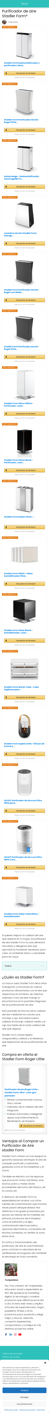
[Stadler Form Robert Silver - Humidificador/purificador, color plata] (24, 498)
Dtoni (24, 3)
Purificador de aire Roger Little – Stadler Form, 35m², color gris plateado (22, 1092)
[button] (45, 1363)
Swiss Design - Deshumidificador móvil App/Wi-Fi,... (21, 177)
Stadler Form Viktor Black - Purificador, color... (18, 461)
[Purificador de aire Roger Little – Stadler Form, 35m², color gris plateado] (24, 1076)
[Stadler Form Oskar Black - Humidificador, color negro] (24, 612)
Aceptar (24, 1390)
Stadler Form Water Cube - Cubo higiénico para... (21, 688)
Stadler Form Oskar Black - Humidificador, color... (18, 631)
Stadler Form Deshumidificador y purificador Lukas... (22, 64)
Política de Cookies (11, 1357)
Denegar (24, 1397)
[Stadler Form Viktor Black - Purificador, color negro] (24, 442)
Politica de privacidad (27, 1410)
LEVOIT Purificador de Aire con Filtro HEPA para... (23, 801)
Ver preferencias (24, 1404)
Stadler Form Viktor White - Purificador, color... (18, 404)
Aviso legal (41, 1410)
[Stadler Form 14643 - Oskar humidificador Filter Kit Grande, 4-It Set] (24, 555)
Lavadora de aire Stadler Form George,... (20, 234)
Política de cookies (11, 1410)
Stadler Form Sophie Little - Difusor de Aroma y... (24, 745)
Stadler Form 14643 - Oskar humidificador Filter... (18, 574)
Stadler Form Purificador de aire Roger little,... (21, 121)
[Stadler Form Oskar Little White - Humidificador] (24, 896)
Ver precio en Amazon (26, 73)
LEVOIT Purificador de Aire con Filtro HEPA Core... (23, 858)
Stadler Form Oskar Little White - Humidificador (21, 915)
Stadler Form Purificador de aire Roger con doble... (21, 291)
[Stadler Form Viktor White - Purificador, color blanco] (24, 385)
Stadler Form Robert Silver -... (19, 517)
